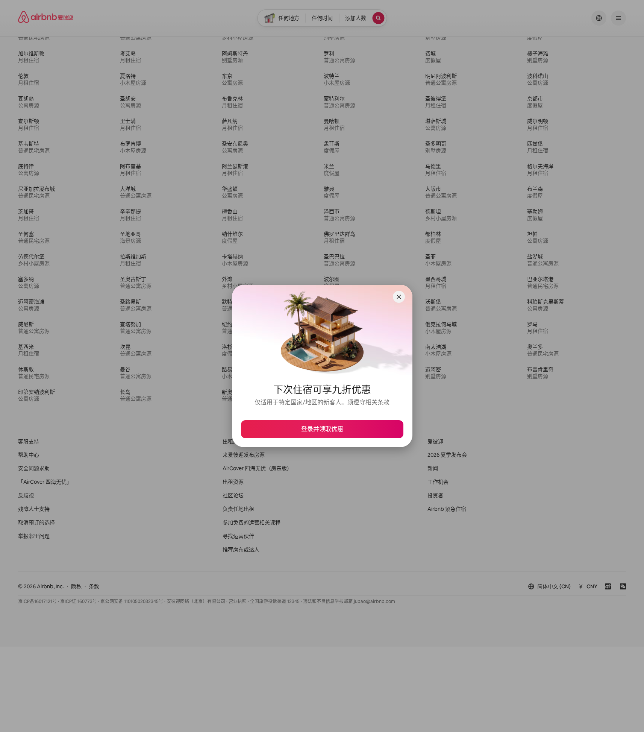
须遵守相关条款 (368, 402)
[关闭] (399, 297)
